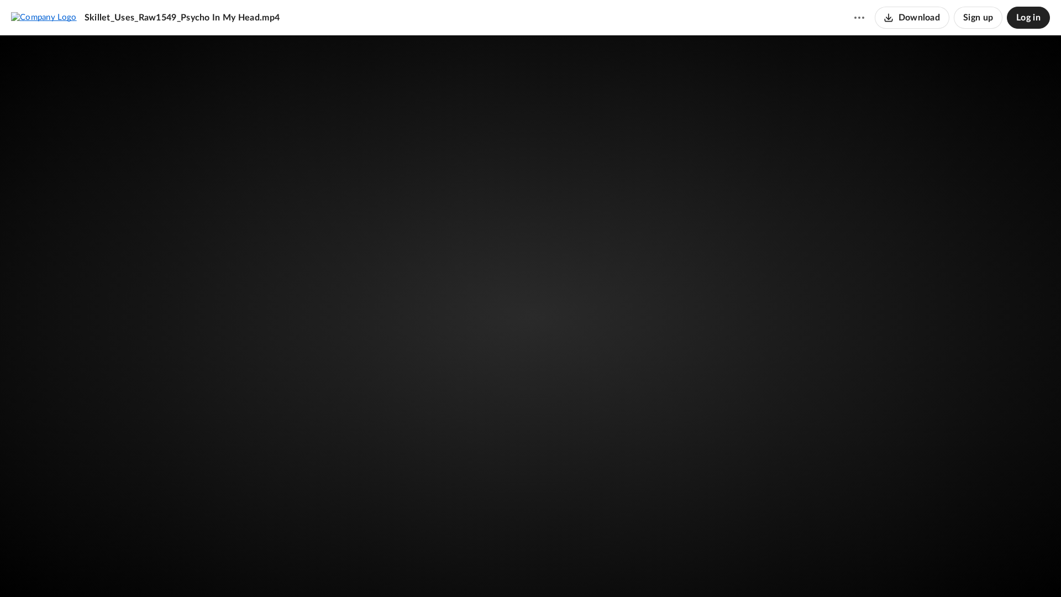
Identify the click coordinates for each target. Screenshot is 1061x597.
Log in (1028, 17)
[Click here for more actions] (859, 18)
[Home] (44, 17)
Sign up (978, 17)
